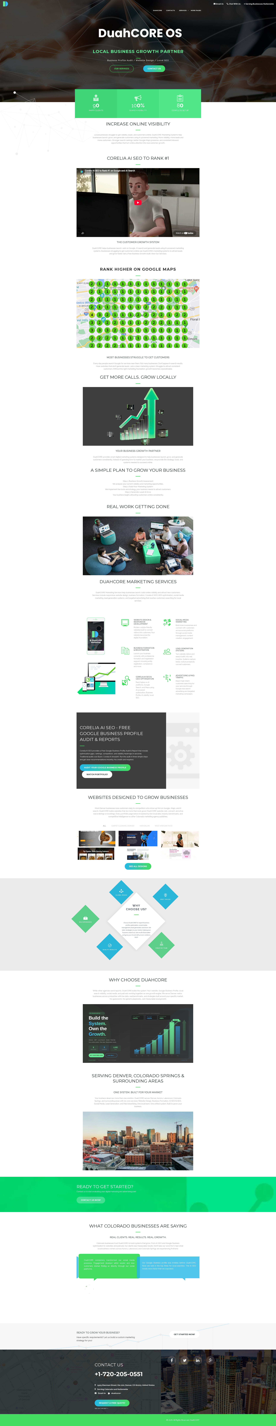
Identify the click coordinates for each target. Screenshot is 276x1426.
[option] (107, 1276)
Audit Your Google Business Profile (105, 767)
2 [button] (138, 1301)
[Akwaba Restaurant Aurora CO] (96, 845)
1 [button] (135, 1301)
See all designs (138, 866)
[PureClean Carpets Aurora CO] (138, 845)
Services (183, 10)
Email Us (102, 1393)
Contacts (170, 10)
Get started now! (184, 1334)
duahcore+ (116, 1393)
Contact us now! (91, 1200)
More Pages (196, 10)
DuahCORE (157, 10)
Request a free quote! (112, 1403)
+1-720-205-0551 (119, 1374)
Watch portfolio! (97, 774)
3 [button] (141, 1301)
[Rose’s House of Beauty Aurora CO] (180, 845)
